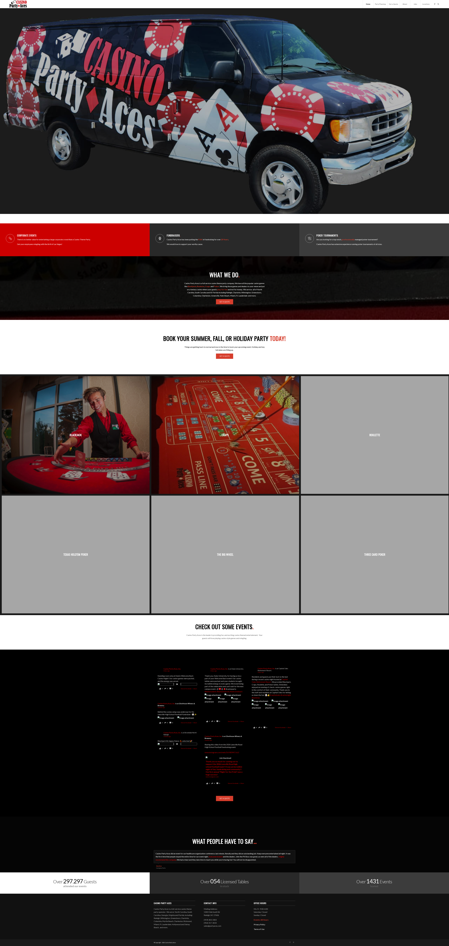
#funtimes (256, 698)
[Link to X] (438, 4)
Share (195, 688)
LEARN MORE (234, 126)
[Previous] (2, 113)
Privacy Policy (259, 921)
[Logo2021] (18, 4)
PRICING (214, 126)
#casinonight (286, 695)
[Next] (447, 113)
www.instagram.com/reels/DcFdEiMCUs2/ (222, 752)
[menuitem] (368, 4)
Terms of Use (259, 926)
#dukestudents (211, 691)
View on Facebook (186, 688)
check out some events (224, 626)
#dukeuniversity (223, 691)
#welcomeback (236, 691)
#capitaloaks (275, 695)
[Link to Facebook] (434, 4)
